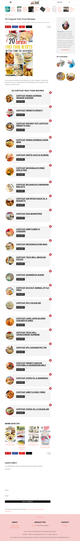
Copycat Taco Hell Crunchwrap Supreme (28, 333)
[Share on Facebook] (15, 27)
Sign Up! (33, 525)
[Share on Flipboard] (22, 27)
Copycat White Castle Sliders (32, 155)
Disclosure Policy (15, 527)
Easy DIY (11, 14)
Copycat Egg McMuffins (29, 214)
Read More (21, 101)
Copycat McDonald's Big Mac (31, 244)
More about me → (66, 49)
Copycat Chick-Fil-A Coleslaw (32, 409)
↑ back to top (40, 517)
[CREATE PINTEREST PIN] (50, 92)
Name (7, 490)
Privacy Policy (15, 525)
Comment (8, 469)
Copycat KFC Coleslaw (28, 303)
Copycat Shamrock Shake (30, 275)
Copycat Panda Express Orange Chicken (29, 97)
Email (7, 495)
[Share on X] (29, 27)
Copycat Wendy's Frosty (29, 110)
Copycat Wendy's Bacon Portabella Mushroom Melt (31, 364)
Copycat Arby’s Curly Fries (30, 392)
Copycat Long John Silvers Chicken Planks (30, 319)
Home (6, 14)
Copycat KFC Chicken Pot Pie (31, 347)
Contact (65, 525)
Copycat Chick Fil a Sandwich (32, 378)
